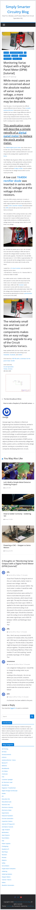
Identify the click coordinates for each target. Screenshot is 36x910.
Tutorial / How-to (17, 58)
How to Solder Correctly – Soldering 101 (17, 515)
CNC (3, 777)
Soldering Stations (7, 874)
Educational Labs (6, 802)
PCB (3, 841)
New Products (6, 835)
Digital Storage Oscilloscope (9, 790)
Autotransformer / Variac (16, 52)
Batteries (4, 765)
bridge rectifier (18, 168)
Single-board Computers (9, 868)
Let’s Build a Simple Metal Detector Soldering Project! (17, 483)
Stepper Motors (6, 877)
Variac (5, 156)
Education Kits (6, 799)
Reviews (4, 857)
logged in (13, 708)
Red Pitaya (5, 852)
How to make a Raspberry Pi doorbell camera (17, 403)
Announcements (6, 754)
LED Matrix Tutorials (7, 827)
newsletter (6, 354)
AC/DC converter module (15, 205)
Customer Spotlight (7, 779)
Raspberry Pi (5, 849)
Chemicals (5, 774)
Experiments (7, 55)
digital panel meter (15, 134)
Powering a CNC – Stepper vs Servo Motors (17, 546)
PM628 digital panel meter (13, 147)
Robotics (4, 860)
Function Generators (7, 818)
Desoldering (5, 785)
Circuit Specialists (8, 367)
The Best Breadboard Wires (12, 399)
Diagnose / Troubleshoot (9, 788)
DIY (25, 52)
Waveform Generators (8, 885)
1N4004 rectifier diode (15, 179)
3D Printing (5, 749)
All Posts (6, 52)
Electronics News (6, 810)
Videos (4, 882)
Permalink (25, 575)
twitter (20, 354)
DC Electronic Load (7, 782)
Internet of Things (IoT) (8, 824)
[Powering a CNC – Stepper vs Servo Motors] (18, 527)
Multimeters (15, 55)
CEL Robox (5, 771)
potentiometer (28, 293)
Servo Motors (5, 866)
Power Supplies (7, 58)
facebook (12, 354)
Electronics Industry (7, 807)
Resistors (4, 854)
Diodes (4, 793)
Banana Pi (4, 763)
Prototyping (5, 846)
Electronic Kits (6, 804)
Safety (3, 863)
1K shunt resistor (15, 268)
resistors (21, 285)
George (14, 76)
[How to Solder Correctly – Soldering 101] (18, 495)
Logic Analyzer (6, 829)
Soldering (4, 871)
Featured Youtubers (7, 815)
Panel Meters (23, 55)
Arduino (4, 757)
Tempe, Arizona (8, 369)
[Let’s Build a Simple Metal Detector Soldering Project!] (18, 464)
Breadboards (5, 768)
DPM (7, 208)
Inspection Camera (7, 821)
